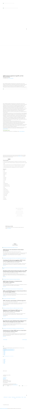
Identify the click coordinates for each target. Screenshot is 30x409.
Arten (4, 171)
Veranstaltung (5, 195)
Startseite (1, 408)
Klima (4, 181)
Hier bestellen (9, 228)
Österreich (5, 188)
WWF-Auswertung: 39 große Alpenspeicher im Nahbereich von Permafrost (13, 161)
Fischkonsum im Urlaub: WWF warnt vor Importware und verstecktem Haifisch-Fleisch (14, 331)
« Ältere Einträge (5, 339)
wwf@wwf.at (4, 378)
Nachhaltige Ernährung (6, 184)
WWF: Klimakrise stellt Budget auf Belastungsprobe (14, 300)
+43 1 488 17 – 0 (5, 377)
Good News (5, 177)
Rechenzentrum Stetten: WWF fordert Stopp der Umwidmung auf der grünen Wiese (14, 162)
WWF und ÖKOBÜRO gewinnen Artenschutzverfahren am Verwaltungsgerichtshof (15, 291)
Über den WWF (5, 194)
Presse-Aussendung (10, 78)
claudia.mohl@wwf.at (22, 131)
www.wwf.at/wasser (5, 128)
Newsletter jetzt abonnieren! (8, 349)
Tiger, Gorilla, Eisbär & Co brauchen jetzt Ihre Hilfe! (19, 208)
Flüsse (4, 176)
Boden (7, 251)
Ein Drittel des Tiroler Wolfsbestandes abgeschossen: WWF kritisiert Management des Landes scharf (15, 321)
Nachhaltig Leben (6, 183)
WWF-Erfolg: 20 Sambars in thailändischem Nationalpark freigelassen (12, 282)
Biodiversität (5, 172)
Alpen (4, 170)
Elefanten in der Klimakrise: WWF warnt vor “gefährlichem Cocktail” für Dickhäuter (12, 311)
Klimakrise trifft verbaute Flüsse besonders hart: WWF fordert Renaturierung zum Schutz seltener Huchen (15, 271)
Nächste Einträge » (24, 339)
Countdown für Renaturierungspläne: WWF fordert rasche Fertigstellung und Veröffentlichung (14, 261)
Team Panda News (6, 193)
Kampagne (5, 178)
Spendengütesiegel (15, 384)
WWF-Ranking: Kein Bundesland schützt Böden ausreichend (13, 250)
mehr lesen (4, 255)
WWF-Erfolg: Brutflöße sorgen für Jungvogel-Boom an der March (11, 167)
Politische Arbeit (5, 189)
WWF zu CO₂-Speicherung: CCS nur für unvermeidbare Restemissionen (12, 164)
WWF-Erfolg (5, 199)
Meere (4, 182)
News (4, 187)
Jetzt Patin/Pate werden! (19, 219)
